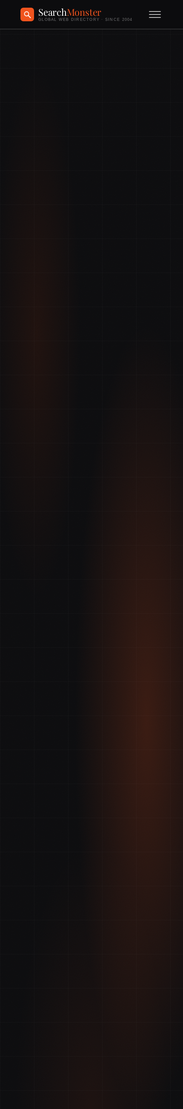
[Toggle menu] (155, 14)
